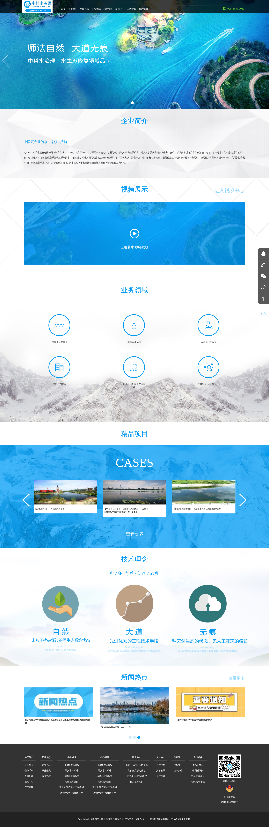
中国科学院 (198, 770)
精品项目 (108, 9)
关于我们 (72, 9)
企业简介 (134, 120)
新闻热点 (84, 9)
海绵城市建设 (71, 782)
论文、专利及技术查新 (136, 765)
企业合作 (178, 770)
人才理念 (160, 765)
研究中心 (119, 9)
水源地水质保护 (71, 776)
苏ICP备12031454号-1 (135, 819)
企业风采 (46, 765)
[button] (29, 757)
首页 (63, 9)
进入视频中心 (229, 190)
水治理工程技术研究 (137, 776)
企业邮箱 (185, 819)
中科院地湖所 (198, 776)
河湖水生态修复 (71, 765)
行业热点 (46, 776)
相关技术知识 (136, 782)
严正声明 (29, 787)
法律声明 (164, 819)
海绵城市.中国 (198, 782)
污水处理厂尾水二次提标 (71, 787)
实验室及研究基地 (137, 770)
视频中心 (29, 782)
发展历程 (29, 776)
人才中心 (131, 9)
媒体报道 (46, 770)
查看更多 (236, 678)
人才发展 (160, 770)
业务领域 (96, 9)
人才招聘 (160, 776)
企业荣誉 (29, 770)
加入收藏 (175, 819)
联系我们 (143, 9)
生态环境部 (198, 765)
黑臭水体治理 (71, 770)
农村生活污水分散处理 (71, 793)
